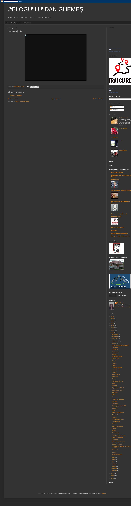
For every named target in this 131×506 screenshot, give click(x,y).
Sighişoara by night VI (118, 388)
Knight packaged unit (117, 437)
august (114, 343)
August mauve (116, 374)
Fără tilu (114, 372)
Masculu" (114, 424)
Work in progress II (117, 356)
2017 (112, 319)
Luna (113, 410)
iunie (113, 459)
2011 (112, 332)
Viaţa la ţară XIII (116, 370)
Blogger (104, 493)
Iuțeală (120, 141)
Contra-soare (115, 352)
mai (113, 461)
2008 (112, 478)
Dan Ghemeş (112, 88)
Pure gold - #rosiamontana (119, 435)
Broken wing (115, 433)
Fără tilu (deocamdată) (118, 399)
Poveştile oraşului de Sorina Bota (120, 236)
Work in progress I (117, 367)
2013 (112, 327)
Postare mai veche (98, 99)
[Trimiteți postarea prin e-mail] (27, 86)
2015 (112, 323)
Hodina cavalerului (117, 454)
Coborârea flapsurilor (117, 426)
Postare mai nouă (12, 99)
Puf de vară (115, 392)
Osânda (114, 428)
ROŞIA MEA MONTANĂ (13, 23)
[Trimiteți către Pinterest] (38, 87)
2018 (112, 316)
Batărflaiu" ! (115, 450)
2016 (112, 321)
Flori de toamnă (123, 128)
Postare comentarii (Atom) (22, 101)
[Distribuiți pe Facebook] (36, 87)
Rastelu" (114, 365)
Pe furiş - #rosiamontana (118, 441)
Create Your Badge (113, 92)
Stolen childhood (123, 150)
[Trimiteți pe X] (34, 87)
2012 (112, 330)
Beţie (113, 394)
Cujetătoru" (115, 439)
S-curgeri (114, 385)
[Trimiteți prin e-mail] (31, 87)
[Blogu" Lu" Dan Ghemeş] (110, 50)
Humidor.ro (114, 230)
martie (114, 466)
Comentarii (115, 109)
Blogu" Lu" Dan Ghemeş (115, 48)
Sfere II (114, 430)
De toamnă (115, 347)
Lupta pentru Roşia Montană (119, 214)
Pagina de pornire (55, 99)
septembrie (115, 341)
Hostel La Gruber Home (117, 227)
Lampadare (115, 349)
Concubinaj (115, 137)
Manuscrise (115, 397)
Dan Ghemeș (120, 303)
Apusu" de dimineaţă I (118, 412)
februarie (114, 468)
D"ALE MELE (27, 23)
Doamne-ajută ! (116, 421)
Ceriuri (114, 361)
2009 (112, 476)
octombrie (115, 338)
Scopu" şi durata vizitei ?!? (119, 406)
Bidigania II (115, 408)
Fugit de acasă (115, 179)
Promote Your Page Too (114, 51)
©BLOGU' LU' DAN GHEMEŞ (45, 9)
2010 (112, 473)
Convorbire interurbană (118, 419)
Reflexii (114, 379)
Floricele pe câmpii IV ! (118, 381)
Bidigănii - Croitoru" (117, 444)
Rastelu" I (114, 363)
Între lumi (114, 401)
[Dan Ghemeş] (110, 90)
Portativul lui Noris (116, 216)
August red (115, 376)
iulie (113, 457)
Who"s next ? (115, 358)
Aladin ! (114, 383)
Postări (113, 106)
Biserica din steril (123, 118)
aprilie (114, 464)
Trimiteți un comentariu (16, 95)
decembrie (115, 334)
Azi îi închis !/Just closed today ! (120, 345)
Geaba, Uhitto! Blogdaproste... (119, 233)
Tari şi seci (115, 415)
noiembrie (115, 336)
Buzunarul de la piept (117, 172)
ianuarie (114, 470)
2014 (112, 325)
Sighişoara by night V (117, 390)
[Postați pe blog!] (33, 87)
